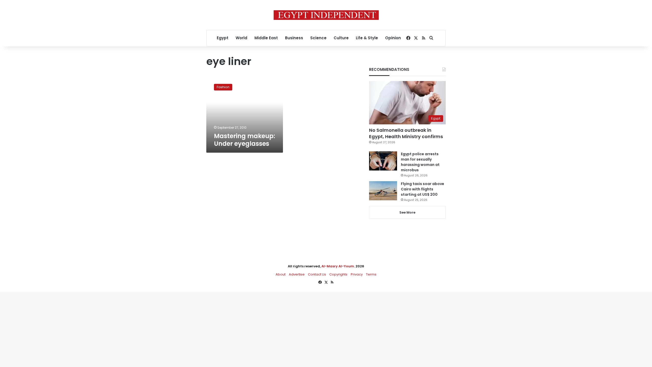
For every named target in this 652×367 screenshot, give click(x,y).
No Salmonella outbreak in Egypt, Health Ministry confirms (406, 133)
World (241, 38)
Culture (341, 38)
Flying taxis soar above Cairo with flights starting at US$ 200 (422, 189)
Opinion (393, 38)
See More (407, 212)
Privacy (357, 274)
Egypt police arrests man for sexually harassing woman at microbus (420, 162)
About (281, 274)
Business (294, 38)
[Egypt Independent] (326, 15)
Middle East (266, 38)
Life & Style (367, 38)
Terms (371, 274)
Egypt (222, 38)
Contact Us (317, 274)
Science (318, 38)
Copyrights (338, 274)
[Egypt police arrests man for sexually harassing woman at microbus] (383, 161)
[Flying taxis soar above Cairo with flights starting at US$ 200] (383, 190)
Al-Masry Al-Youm (337, 266)
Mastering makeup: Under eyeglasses (244, 140)
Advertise (297, 274)
